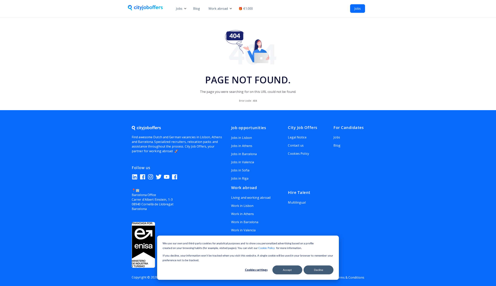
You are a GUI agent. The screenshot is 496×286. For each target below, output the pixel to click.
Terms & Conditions (349, 277)
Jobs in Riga (239, 178)
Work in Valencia (243, 230)
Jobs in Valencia (242, 162)
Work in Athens (242, 214)
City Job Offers (195, 146)
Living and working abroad (251, 197)
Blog (196, 8)
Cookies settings (256, 269)
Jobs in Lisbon (241, 138)
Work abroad (218, 8)
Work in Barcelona (244, 222)
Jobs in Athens (241, 146)
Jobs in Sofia (240, 170)
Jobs (179, 8)
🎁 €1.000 (246, 8)
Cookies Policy (298, 153)
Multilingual (297, 202)
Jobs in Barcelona (244, 154)
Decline (318, 269)
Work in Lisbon (242, 206)
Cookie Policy (266, 248)
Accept (287, 269)
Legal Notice (297, 137)
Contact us (296, 145)
